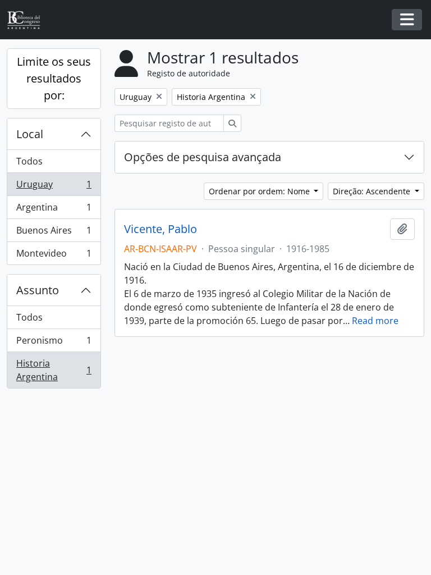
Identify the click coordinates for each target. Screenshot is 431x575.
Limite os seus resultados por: (54, 78)
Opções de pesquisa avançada (202, 157)
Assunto (37, 290)
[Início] (28, 20)
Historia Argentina (53, 370)
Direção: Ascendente (372, 191)
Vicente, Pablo (160, 229)
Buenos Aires (53, 233)
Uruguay (53, 187)
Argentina (53, 210)
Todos (29, 161)
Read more (375, 320)
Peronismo (53, 343)
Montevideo (53, 255)
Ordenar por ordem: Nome (260, 191)
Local (29, 134)
